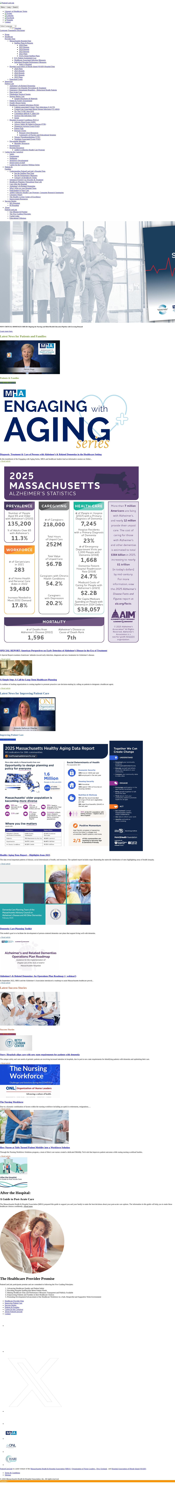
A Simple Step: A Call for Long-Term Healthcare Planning (28, 679)
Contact (8, 22)
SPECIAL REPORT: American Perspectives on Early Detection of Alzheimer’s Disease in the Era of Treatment (53, 650)
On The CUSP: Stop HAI (24, 111)
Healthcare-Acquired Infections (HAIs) (24, 105)
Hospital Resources (17, 148)
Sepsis (16, 118)
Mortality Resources (21, 143)
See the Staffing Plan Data (24, 173)
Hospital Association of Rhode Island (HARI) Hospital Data (32, 67)
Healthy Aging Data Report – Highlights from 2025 (25, 855)
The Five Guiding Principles (20, 214)
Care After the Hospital (18, 184)
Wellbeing (13, 158)
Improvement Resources (19, 199)
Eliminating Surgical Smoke (20, 94)
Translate (17, 28)
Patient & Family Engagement (21, 101)
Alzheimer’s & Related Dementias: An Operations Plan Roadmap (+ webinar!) (38, 976)
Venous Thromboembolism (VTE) (27, 137)
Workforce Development (19, 161)
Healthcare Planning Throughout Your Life (26, 182)
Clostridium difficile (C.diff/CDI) (26, 114)
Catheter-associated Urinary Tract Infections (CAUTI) (34, 107)
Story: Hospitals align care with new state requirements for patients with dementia (40, 1054)
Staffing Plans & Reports (23, 43)
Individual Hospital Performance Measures (30, 62)
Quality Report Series (18, 103)
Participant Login (16, 79)
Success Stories (10, 201)
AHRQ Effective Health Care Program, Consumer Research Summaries (37, 193)
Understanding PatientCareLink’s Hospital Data (27, 171)
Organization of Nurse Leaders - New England (89, 1469)
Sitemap (8, 1475)
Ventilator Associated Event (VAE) (27, 139)
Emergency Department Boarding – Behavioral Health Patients (33, 90)
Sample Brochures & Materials (25, 99)
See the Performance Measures (25, 175)
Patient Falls (18, 128)
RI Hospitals (14, 205)
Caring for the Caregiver (14, 152)
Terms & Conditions (12, 1473)
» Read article (5, 461)
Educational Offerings (18, 218)
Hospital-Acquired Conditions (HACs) (24, 120)
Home (7, 34)
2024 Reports (24, 49)
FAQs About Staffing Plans (29, 56)
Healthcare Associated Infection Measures (30, 60)
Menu (3, 7)
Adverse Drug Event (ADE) (25, 122)
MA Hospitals (15, 203)
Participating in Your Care (19, 190)
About (13, 1312)
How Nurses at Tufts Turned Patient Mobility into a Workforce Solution (35, 1147)
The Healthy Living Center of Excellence (25, 197)
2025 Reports (24, 47)
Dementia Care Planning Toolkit (16, 928)
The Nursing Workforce (11, 1102)
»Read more (28, 1206)
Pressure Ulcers (20, 131)
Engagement (14, 156)
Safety (12, 154)
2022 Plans (23, 54)
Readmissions (15, 146)
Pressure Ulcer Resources (28, 133)
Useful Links (14, 216)
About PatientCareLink (11, 209)
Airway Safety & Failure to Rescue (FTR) (30, 124)
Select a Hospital (25, 64)
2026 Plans (23, 45)
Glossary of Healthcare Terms (16, 11)
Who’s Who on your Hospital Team (23, 188)
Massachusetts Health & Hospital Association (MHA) (50, 1469)
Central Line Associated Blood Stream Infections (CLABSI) (37, 109)
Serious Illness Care (17, 96)
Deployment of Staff (17, 163)
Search (15, 7)
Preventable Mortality (18, 141)
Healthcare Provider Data (10, 38)
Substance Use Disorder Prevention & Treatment (28, 88)
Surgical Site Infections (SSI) (25, 116)
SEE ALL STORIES (8, 383)
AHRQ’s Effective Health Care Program (29, 150)
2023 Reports (24, 52)
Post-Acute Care (16, 92)
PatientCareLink (6, 1469)
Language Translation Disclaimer (12, 30)
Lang (8, 7)
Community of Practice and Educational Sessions (37, 135)
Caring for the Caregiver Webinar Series (25, 165)
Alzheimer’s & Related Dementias (22, 86)
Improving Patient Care (9, 82)
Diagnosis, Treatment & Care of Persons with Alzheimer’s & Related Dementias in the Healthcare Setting (51, 454)
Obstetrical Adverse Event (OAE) (27, 126)
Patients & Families (8, 168)
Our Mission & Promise (18, 212)
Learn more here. (6, 331)
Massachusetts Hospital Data (20, 41)
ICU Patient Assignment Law (25, 58)
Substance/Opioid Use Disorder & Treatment (26, 180)
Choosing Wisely (16, 195)
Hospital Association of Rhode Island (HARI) (129, 1469)
